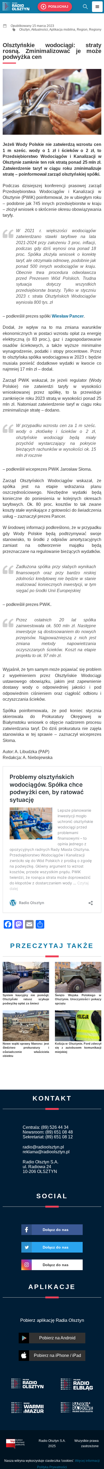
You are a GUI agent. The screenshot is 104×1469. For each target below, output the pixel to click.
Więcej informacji (87, 1461)
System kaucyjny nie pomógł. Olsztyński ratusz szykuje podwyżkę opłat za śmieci (26, 999)
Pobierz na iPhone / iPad (57, 1355)
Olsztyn (24, 29)
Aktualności (39, 29)
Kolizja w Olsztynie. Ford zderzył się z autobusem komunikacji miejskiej (78, 1047)
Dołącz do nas (56, 1230)
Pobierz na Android (57, 1338)
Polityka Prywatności (52, 1467)
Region (82, 29)
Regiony (95, 29)
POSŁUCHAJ (58, 7)
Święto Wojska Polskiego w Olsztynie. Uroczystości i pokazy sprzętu (78, 999)
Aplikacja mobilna (62, 29)
